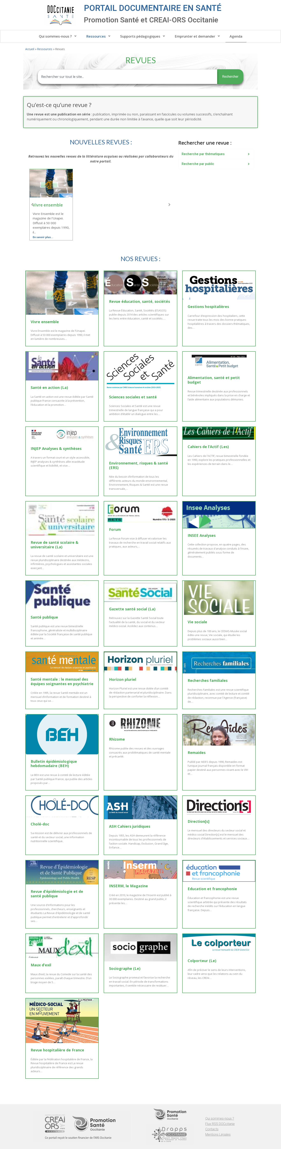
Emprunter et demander (195, 36)
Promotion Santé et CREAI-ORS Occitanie (151, 20)
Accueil (29, 49)
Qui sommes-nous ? (55, 36)
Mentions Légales (218, 1134)
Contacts (211, 1129)
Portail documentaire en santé (152, 8)
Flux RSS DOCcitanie (220, 1124)
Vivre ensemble (48, 205)
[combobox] (127, 76)
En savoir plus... (43, 237)
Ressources (96, 36)
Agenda (236, 36)
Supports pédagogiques (140, 36)
